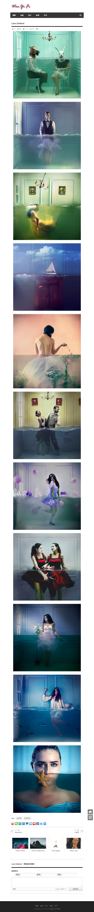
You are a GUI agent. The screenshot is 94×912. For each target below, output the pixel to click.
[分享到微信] (16, 823)
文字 (45, 15)
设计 (29, 15)
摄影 (14, 15)
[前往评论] (90, 817)
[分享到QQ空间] (20, 823)
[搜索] (80, 15)
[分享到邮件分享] (30, 823)
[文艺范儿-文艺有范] (21, 3)
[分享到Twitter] (41, 823)
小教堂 (76, 832)
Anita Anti (18, 832)
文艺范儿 (27, 818)
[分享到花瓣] (34, 823)
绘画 (37, 15)
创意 (22, 15)
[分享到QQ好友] (27, 823)
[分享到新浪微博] (12, 823)
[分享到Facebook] (37, 823)
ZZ (14, 29)
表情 (14, 889)
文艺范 (19, 818)
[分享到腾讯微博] (23, 823)
